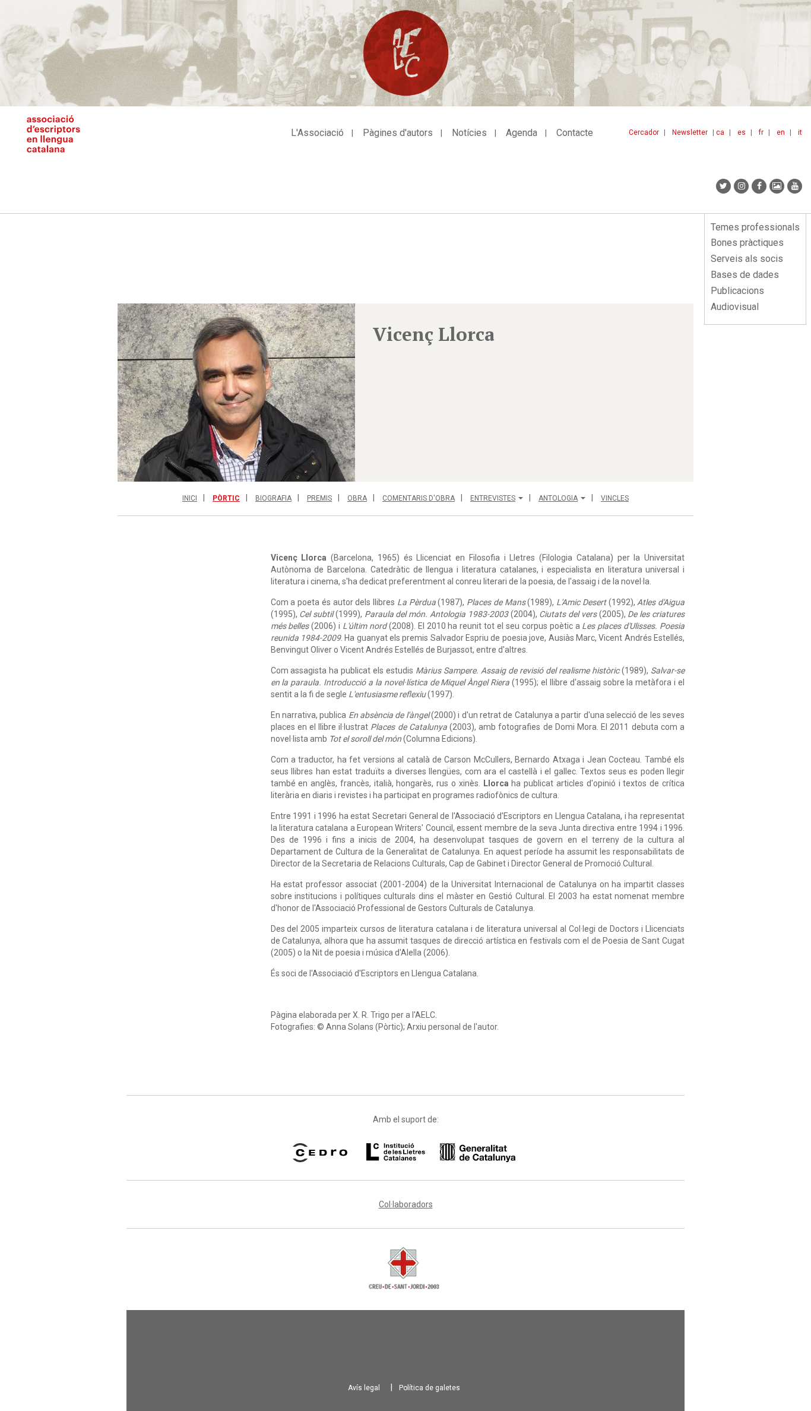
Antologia (558, 498)
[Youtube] (794, 186)
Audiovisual (735, 306)
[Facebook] (759, 186)
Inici (189, 498)
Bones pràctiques (747, 242)
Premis (319, 498)
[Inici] (58, 134)
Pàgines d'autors (398, 132)
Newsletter (690, 132)
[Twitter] (723, 186)
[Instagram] (741, 186)
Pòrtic (226, 498)
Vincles (615, 498)
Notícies (469, 132)
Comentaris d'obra (418, 498)
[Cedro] (320, 1152)
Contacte (574, 132)
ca (720, 132)
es (741, 132)
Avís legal (364, 1388)
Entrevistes (492, 498)
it (800, 132)
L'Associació (317, 132)
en (781, 132)
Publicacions (737, 290)
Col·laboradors (406, 1204)
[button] (236, 392)
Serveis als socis (747, 258)
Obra (357, 498)
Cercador (644, 132)
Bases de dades (745, 274)
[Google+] (776, 186)
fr (761, 132)
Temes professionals (755, 227)
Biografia (273, 498)
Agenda (521, 132)
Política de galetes (429, 1388)
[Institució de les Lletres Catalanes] (440, 1152)
